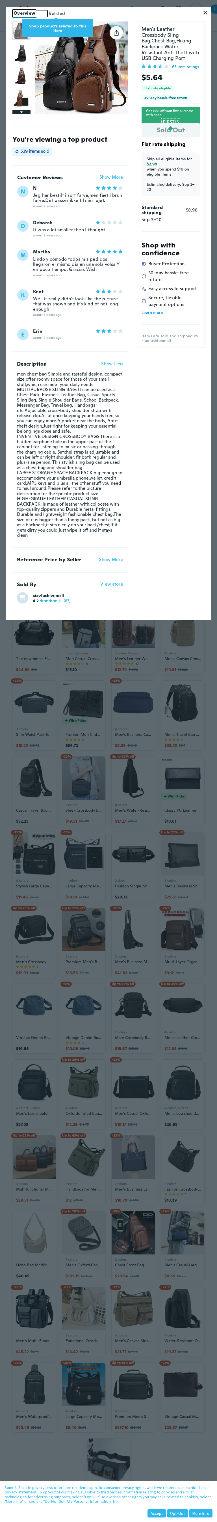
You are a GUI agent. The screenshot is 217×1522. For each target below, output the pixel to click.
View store (111, 584)
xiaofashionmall (48, 595)
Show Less (112, 364)
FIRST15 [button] (171, 122)
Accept (157, 1513)
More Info (200, 1513)
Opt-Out (177, 1513)
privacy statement (20, 1492)
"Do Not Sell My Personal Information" (77, 1501)
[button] (205, 13)
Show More (111, 177)
